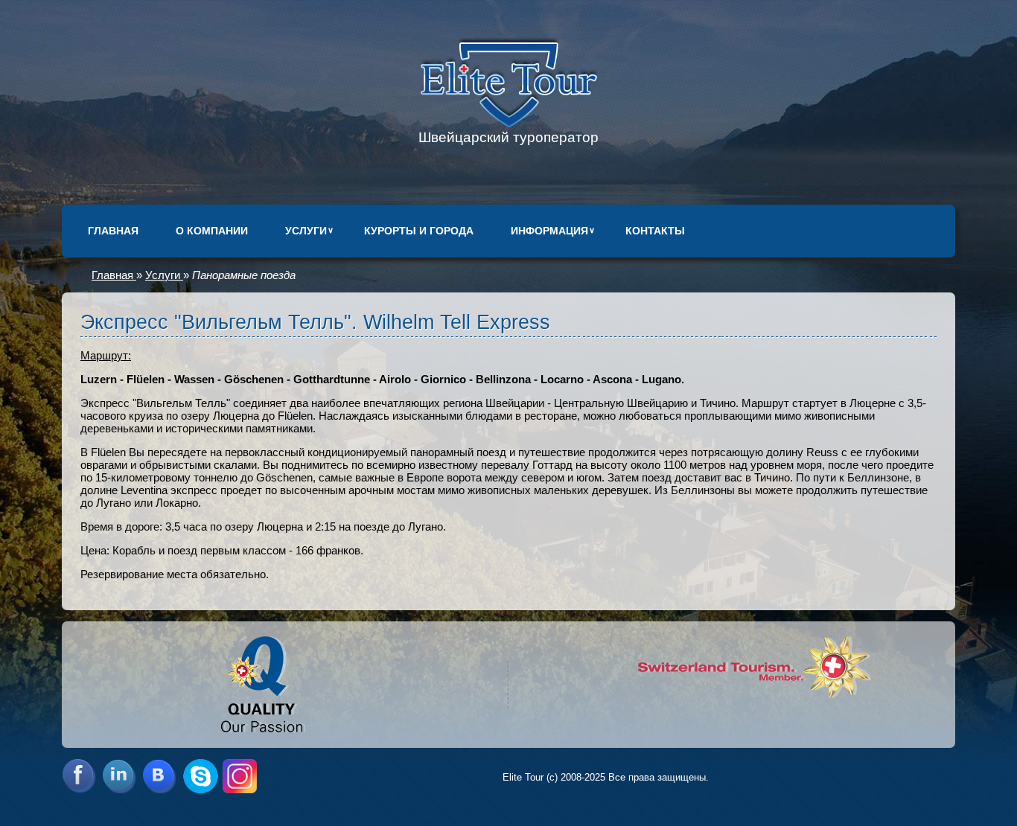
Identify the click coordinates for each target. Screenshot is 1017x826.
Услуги (306, 231)
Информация (549, 231)
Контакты (655, 231)
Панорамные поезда (244, 275)
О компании (212, 231)
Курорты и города (419, 231)
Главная (113, 231)
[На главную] (509, 123)
